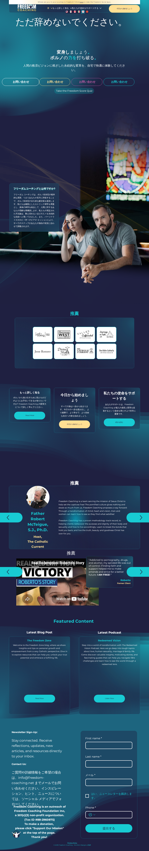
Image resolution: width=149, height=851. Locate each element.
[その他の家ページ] (52, 8)
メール (90, 775)
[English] (67, 12)
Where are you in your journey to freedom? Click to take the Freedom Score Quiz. (74, 2)
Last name (93, 756)
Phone (90, 807)
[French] (75, 12)
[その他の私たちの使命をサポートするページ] (100, 8)
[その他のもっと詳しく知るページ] (71, 8)
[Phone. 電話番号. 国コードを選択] (92, 814)
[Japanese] (83, 12)
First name (93, 738)
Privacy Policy (72, 843)
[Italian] (79, 12)
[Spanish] (71, 12)
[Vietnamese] (87, 12)
